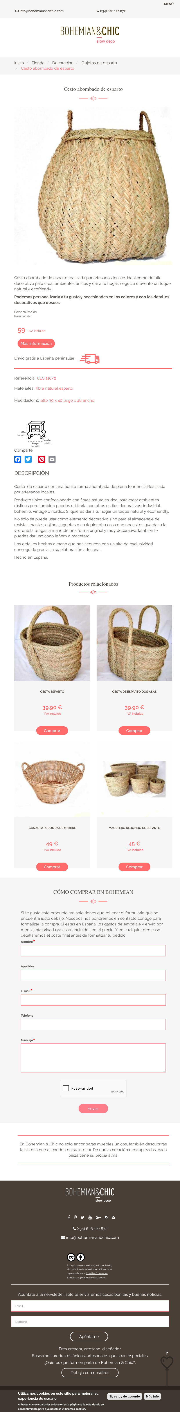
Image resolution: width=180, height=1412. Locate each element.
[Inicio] (90, 35)
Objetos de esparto (99, 62)
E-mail (25, 991)
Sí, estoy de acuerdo (124, 1396)
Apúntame (89, 1336)
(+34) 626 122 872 (112, 11)
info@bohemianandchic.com (41, 11)
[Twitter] (28, 459)
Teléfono (27, 1015)
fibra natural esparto (54, 388)
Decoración (63, 62)
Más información (36, 343)
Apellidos (27, 966)
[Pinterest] (41, 459)
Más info (152, 1396)
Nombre (27, 941)
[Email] (52, 459)
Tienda (38, 62)
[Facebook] (17, 459)
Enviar (93, 1108)
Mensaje (27, 1040)
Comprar (52, 730)
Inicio (19, 62)
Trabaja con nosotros (90, 1372)
